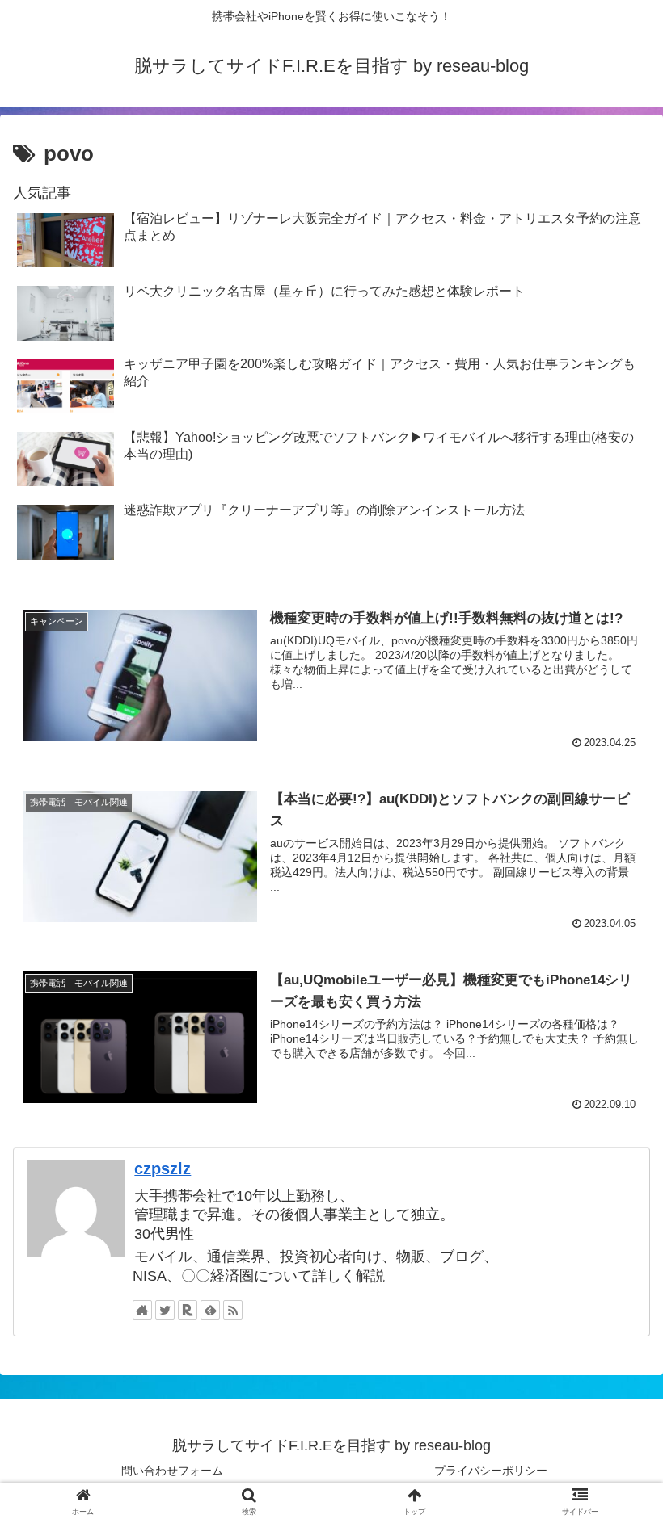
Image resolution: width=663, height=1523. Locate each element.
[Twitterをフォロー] (165, 1310)
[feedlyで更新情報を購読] (210, 1310)
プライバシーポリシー (490, 1470)
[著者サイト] (142, 1310)
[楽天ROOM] (187, 1310)
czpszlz (162, 1168)
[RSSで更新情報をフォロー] (233, 1310)
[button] (613, 1360)
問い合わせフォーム (172, 1470)
